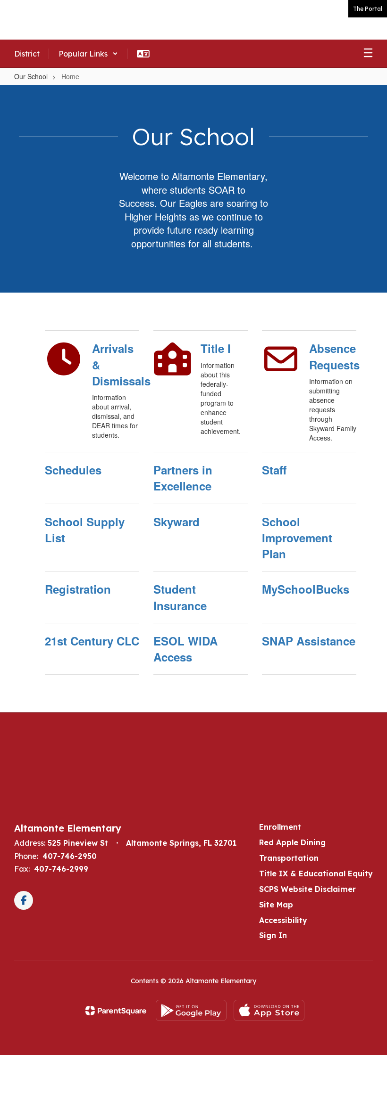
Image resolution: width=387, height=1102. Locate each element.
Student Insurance (180, 597)
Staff (274, 470)
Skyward (176, 522)
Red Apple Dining (292, 842)
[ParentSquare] (116, 1011)
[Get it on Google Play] (191, 1010)
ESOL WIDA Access (185, 649)
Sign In (273, 935)
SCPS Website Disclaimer (307, 889)
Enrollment (280, 827)
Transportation (289, 858)
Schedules (73, 470)
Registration (78, 589)
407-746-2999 (61, 868)
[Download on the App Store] (269, 1010)
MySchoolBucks (305, 589)
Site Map (276, 904)
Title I (216, 348)
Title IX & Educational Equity (316, 873)
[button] (88, 54)
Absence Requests (332, 356)
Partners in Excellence (182, 478)
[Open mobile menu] (368, 54)
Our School (31, 76)
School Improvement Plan (297, 538)
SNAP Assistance (308, 641)
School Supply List (85, 530)
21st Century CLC (92, 641)
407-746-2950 (69, 856)
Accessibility (283, 920)
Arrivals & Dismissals (115, 364)
